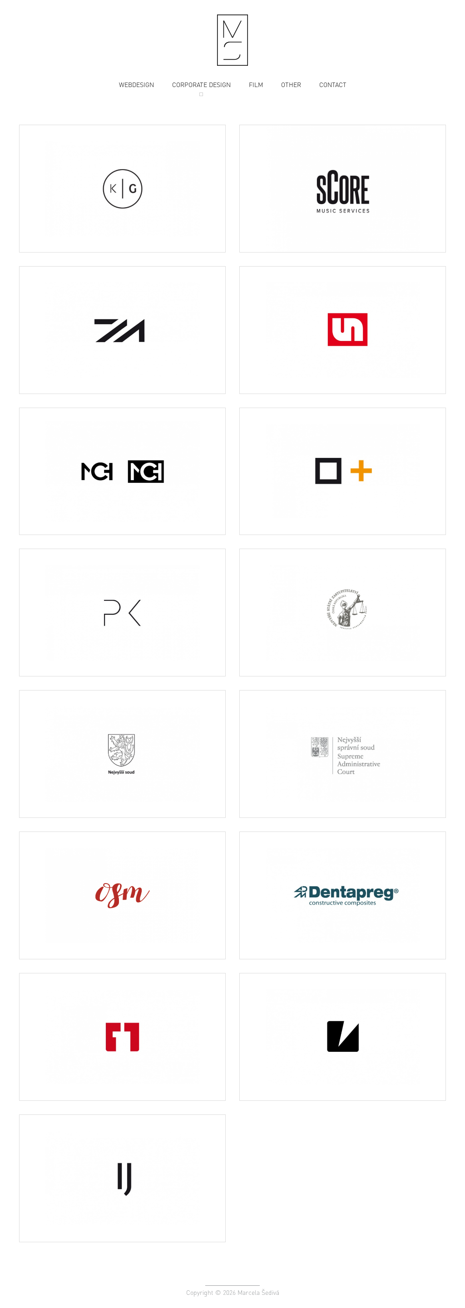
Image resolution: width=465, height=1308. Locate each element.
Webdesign (136, 84)
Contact (332, 84)
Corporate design (201, 84)
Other (291, 84)
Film (256, 84)
